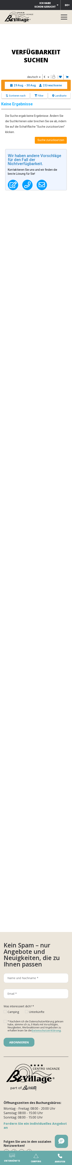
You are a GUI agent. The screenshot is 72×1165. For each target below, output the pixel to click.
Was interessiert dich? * (19, 1006)
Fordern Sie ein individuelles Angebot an (35, 1126)
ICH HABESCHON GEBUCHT (45, 4)
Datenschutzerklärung (46, 1030)
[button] (61, 1141)
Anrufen (60, 1161)
